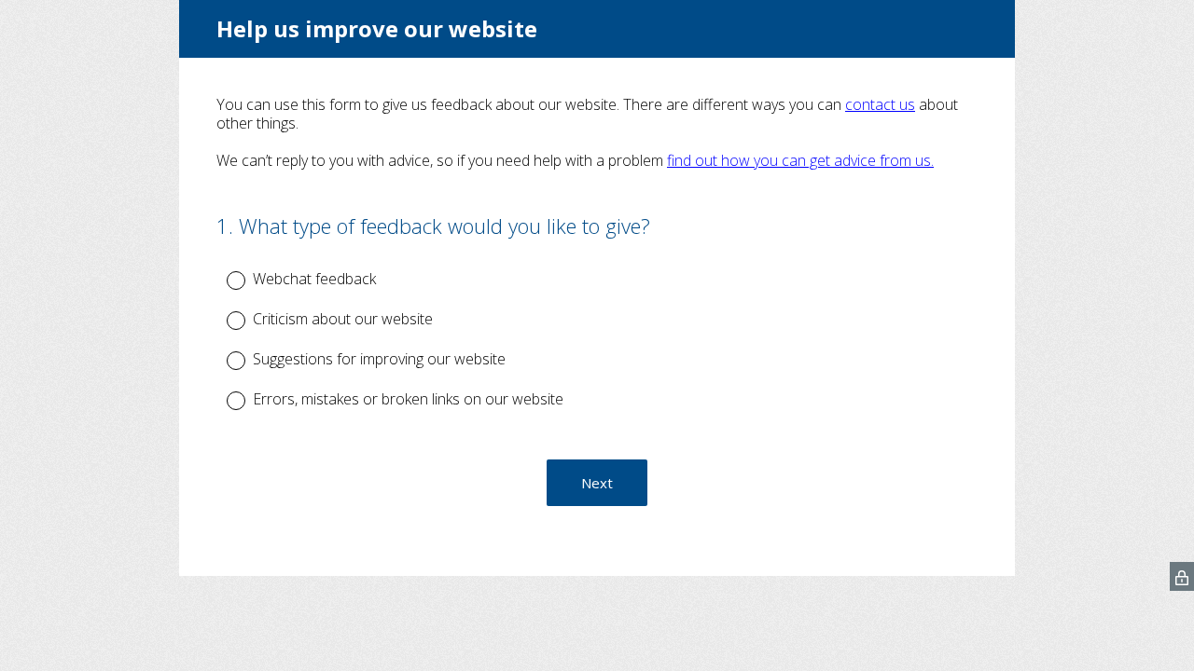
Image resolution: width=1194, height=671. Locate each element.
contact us (880, 104)
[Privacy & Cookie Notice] (1181, 576)
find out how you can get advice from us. (800, 160)
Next (597, 482)
